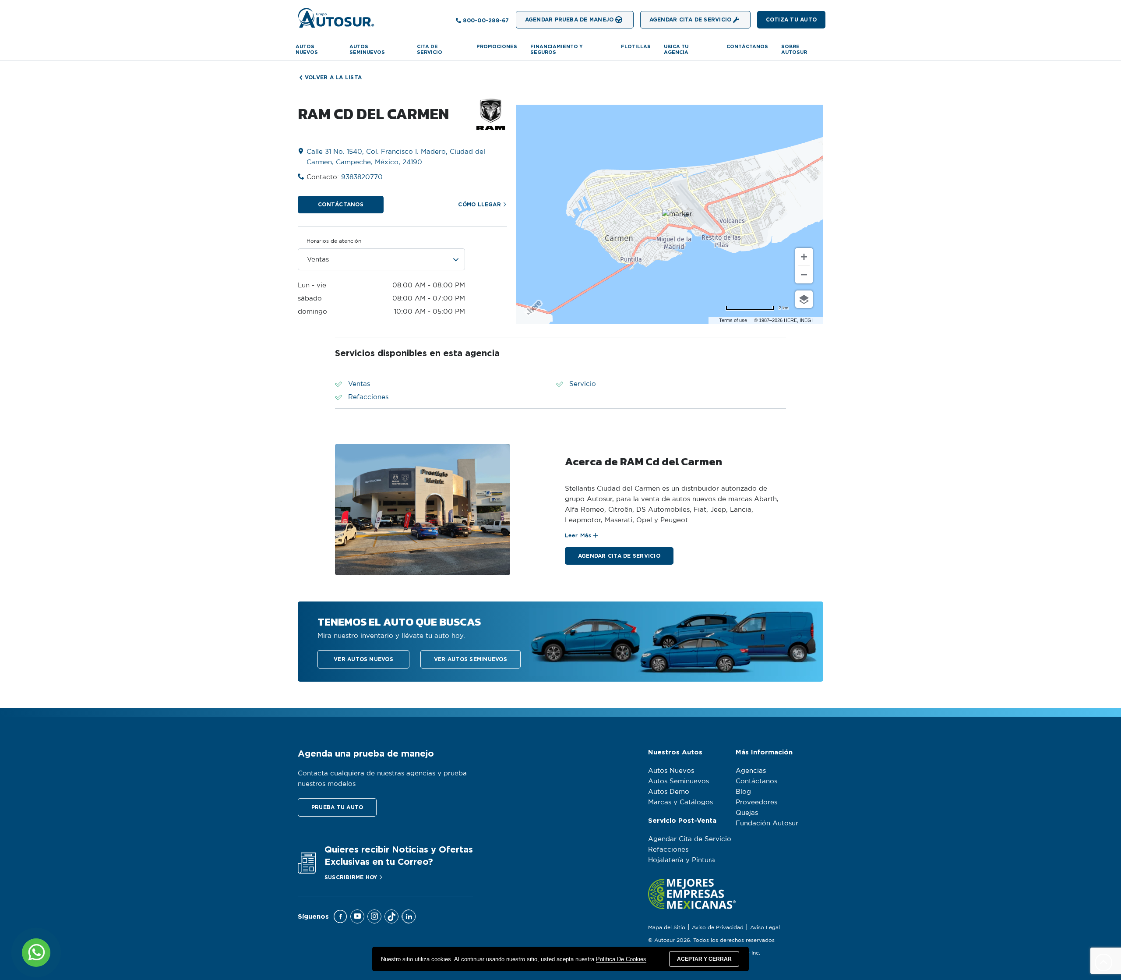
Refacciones (668, 849)
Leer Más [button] (578, 535)
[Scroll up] (1103, 962)
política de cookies (621, 959)
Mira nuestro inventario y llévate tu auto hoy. (391, 636)
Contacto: (345, 177)
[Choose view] (804, 299)
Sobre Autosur (794, 49)
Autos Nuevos (307, 49)
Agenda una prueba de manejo (366, 753)
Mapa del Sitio (666, 927)
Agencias (751, 771)
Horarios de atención (334, 241)
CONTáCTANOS (747, 46)
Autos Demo (668, 792)
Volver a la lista (333, 77)
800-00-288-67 (486, 20)
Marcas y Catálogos (680, 802)
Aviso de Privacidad (718, 927)
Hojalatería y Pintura (681, 860)
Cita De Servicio (429, 49)
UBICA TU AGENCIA (676, 49)
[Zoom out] (804, 274)
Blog (743, 792)
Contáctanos (756, 781)
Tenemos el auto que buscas (399, 622)
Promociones (496, 46)
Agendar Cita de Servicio (689, 839)
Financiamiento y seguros (556, 49)
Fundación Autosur (767, 823)
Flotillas (636, 46)
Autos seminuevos (367, 49)
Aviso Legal (765, 927)
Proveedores (756, 802)
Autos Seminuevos (678, 781)
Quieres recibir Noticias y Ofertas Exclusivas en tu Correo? (398, 855)
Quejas (747, 813)
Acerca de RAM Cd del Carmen (643, 461)
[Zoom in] (804, 256)
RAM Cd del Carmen (373, 114)
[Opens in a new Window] (340, 916)
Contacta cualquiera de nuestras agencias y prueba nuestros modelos (382, 778)
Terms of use (733, 320)
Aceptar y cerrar (704, 959)
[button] (791, 19)
